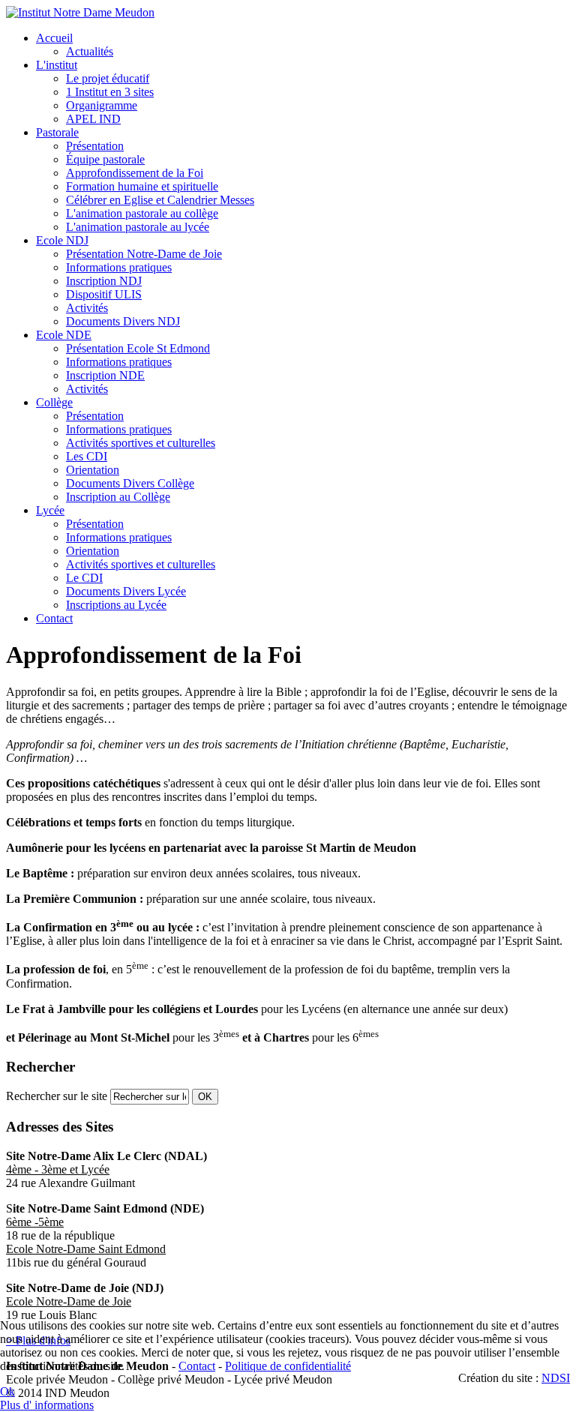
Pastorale (57, 132)
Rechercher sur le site (56, 1096)
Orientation (92, 469)
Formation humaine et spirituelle (142, 186)
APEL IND (93, 118)
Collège (54, 402)
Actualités (89, 51)
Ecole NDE (64, 334)
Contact (54, 618)
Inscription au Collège (118, 496)
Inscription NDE (105, 375)
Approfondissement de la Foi (134, 172)
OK (205, 1096)
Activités (87, 307)
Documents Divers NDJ (123, 321)
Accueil (54, 37)
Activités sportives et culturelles (140, 442)
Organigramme (101, 105)
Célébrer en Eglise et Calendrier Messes (160, 199)
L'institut (56, 64)
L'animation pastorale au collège (142, 213)
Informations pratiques (119, 267)
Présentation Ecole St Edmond (138, 348)
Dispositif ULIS (104, 294)
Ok (7, 1391)
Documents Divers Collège (130, 483)
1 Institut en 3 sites (110, 91)
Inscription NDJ (104, 280)
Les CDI (86, 456)
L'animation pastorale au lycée (137, 226)
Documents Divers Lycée (126, 591)
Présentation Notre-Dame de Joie (144, 253)
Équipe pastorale (105, 159)
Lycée (50, 510)
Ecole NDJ (62, 240)
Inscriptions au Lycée (116, 604)
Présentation (95, 145)
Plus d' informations (47, 1405)
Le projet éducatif (107, 78)
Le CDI (84, 577)
